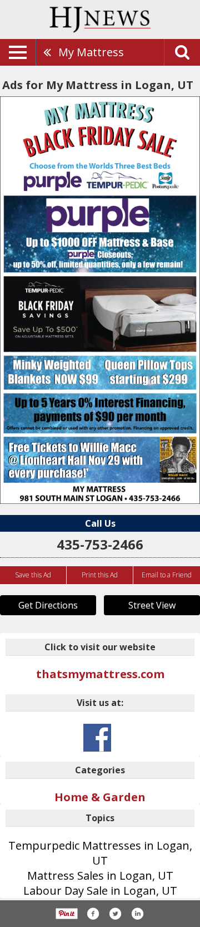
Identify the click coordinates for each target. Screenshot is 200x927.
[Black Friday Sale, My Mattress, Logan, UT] (100, 300)
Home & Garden (100, 797)
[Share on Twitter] (115, 913)
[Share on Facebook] (93, 913)
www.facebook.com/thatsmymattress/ (97, 738)
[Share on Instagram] (137, 913)
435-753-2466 (100, 544)
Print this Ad (100, 575)
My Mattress (91, 52)
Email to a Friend (167, 575)
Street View (152, 605)
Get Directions (48, 605)
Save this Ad (33, 575)
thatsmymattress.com (100, 674)
